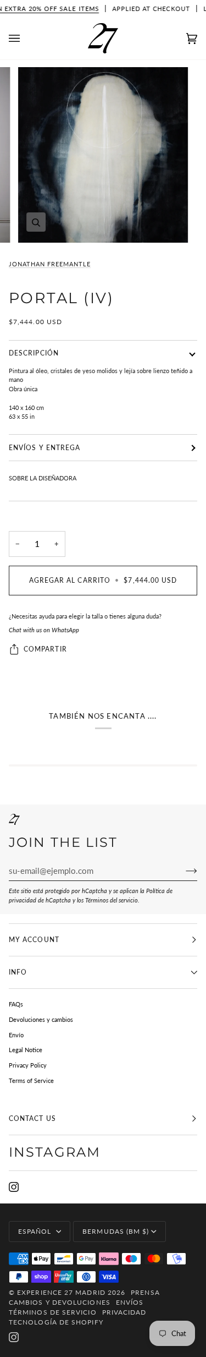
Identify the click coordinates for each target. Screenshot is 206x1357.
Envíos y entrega (44, 448)
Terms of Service (31, 1080)
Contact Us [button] (32, 1118)
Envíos (129, 1302)
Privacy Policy (28, 1065)
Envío (16, 1034)
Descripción (34, 353)
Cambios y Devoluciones (59, 1302)
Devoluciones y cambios (41, 1019)
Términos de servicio (53, 1312)
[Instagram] (14, 1187)
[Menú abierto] (25, 38)
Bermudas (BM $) (115, 1231)
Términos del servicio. (112, 900)
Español (36, 1231)
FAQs (16, 1004)
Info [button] (18, 972)
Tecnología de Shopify (56, 1322)
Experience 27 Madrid (61, 1292)
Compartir (45, 649)
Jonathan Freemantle (50, 263)
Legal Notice (25, 1049)
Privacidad (124, 1312)
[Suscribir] (182, 870)
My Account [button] (34, 939)
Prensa (145, 1292)
